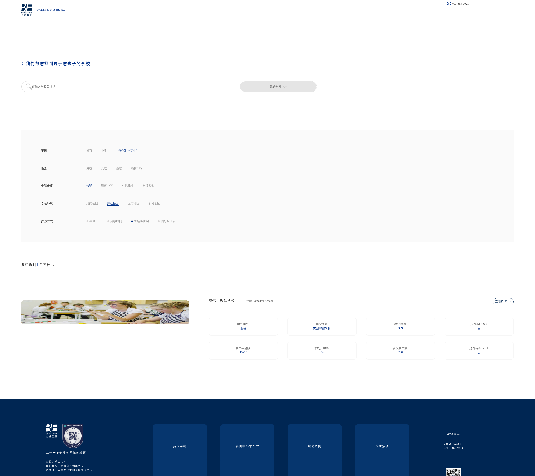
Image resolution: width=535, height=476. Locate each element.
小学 (104, 150)
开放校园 (113, 203)
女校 (104, 168)
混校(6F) (136, 168)
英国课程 (180, 446)
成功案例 (314, 446)
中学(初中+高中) (126, 150)
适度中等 (107, 186)
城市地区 (133, 203)
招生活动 (382, 446)
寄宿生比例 (141, 221)
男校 (89, 168)
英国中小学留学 (247, 446)
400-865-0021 (460, 3)
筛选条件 (276, 86)
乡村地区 (154, 203)
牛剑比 (93, 221)
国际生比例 (168, 221)
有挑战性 (128, 186)
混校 (119, 168)
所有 (89, 150)
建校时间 (116, 221)
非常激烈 (148, 186)
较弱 (89, 186)
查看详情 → (503, 301)
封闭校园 (92, 203)
